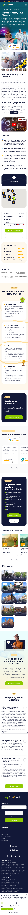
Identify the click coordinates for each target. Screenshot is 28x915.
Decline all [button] (20, 909)
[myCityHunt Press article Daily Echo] (7, 272)
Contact (3, 838)
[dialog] (14, 904)
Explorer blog (4, 834)
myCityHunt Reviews (6, 836)
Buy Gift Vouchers (15, 683)
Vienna (13, 870)
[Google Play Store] (14, 850)
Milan (2, 873)
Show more (14, 112)
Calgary (10, 875)
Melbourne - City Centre (18, 864)
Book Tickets (15, 417)
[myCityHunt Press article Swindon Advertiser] (21, 276)
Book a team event (14, 515)
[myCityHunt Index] (8, 4)
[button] (14, 912)
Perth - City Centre (5, 870)
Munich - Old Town (14, 873)
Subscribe (14, 820)
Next (16, 467)
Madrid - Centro (15, 865)
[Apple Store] (14, 845)
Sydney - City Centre (6, 864)
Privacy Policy (14, 816)
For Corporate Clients (14, 236)
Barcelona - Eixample (18, 871)
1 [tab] (12, 184)
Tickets (3, 830)
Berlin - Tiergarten (5, 865)
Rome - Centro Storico (6, 867)
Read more (20, 900)
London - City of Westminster (8, 862)
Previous (11, 467)
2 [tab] (14, 184)
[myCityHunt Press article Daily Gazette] (21, 273)
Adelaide (7, 873)
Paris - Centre (13, 868)
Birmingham (4, 875)
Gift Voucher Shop (5, 832)
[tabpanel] (14, 179)
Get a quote (14, 521)
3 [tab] (16, 184)
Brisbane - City (5, 868)
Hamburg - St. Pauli (20, 870)
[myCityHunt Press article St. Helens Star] (7, 276)
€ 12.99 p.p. (15, 230)
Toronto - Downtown (19, 867)
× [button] (26, 894)
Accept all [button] (7, 909)
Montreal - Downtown (6, 871)
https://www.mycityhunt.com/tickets (16, 751)
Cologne (15, 875)
